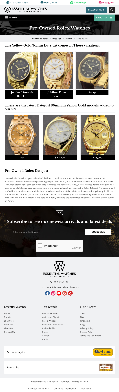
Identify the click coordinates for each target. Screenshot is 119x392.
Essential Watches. (59, 381)
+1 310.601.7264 (18, 2)
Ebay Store (9, 321)
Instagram (108, 2)
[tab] (21, 75)
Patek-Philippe (49, 321)
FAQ (82, 317)
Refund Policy (86, 332)
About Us (102, 17)
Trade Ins (8, 324)
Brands (7, 317)
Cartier (45, 335)
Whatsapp (79, 2)
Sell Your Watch (96, 10)
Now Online (50, 2)
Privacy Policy (87, 328)
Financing (85, 321)
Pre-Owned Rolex (50, 313)
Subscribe (98, 231)
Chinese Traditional (65, 388)
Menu (13, 17)
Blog (82, 324)
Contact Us (9, 332)
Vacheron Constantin (52, 324)
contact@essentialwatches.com (61, 287)
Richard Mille (48, 328)
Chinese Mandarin (38, 388)
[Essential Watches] (25, 9)
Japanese (85, 388)
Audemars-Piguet (50, 317)
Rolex (45, 332)
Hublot (45, 339)
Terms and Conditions (90, 335)
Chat (82, 313)
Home (7, 313)
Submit (112, 10)
